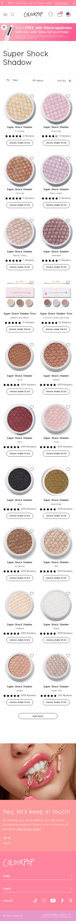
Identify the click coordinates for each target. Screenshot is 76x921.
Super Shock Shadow (20, 127)
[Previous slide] (2, 3)
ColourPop (17, 915)
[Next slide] (74, 3)
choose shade (21, 142)
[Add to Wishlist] (31, 96)
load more (38, 716)
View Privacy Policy (28, 828)
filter (15, 80)
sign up (7, 838)
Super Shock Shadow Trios (20, 313)
